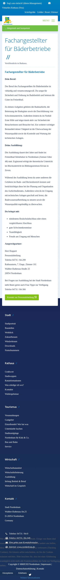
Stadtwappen (10, 376)
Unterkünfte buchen (13, 429)
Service (8, 446)
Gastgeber (9, 420)
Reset (47, 12)
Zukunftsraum (11, 337)
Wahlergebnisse (12, 394)
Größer (40, 12)
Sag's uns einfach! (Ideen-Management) (24, 3)
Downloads (10, 346)
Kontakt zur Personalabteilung (20, 297)
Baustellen (9, 328)
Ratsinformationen (13, 380)
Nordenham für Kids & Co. (17, 437)
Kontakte (9, 389)
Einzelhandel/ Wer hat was (16, 424)
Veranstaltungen (12, 415)
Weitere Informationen (30, 578)
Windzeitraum (11, 341)
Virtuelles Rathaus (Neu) (13, 8)
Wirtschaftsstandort (13, 468)
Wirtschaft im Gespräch (15, 486)
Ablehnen (22, 573)
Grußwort (9, 372)
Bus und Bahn (11, 442)
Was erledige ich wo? (14, 385)
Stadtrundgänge (12, 433)
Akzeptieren (7, 573)
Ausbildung (10, 477)
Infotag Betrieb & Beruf (15, 481)
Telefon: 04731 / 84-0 (18, 533)
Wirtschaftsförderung (14, 472)
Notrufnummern (12, 350)
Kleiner (54, 12)
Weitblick (9, 332)
